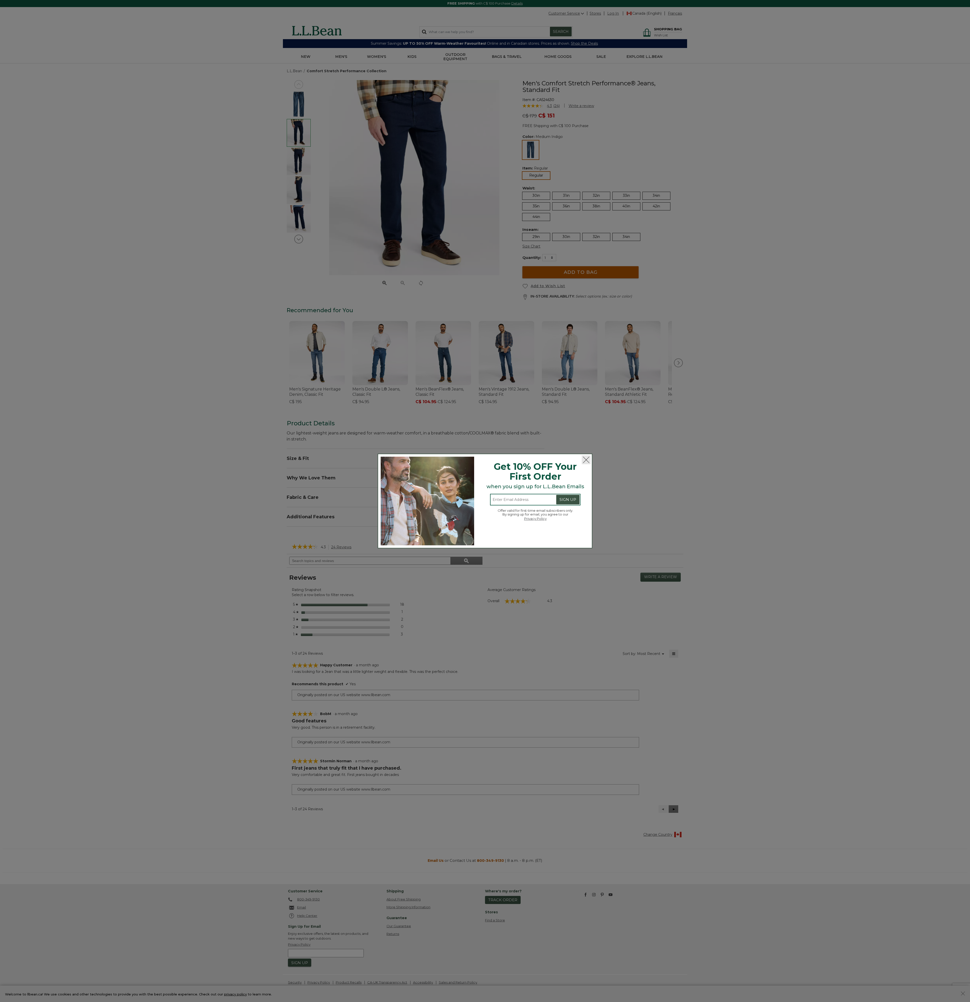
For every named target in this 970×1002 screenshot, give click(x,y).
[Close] (586, 459)
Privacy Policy (535, 519)
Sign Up (568, 499)
